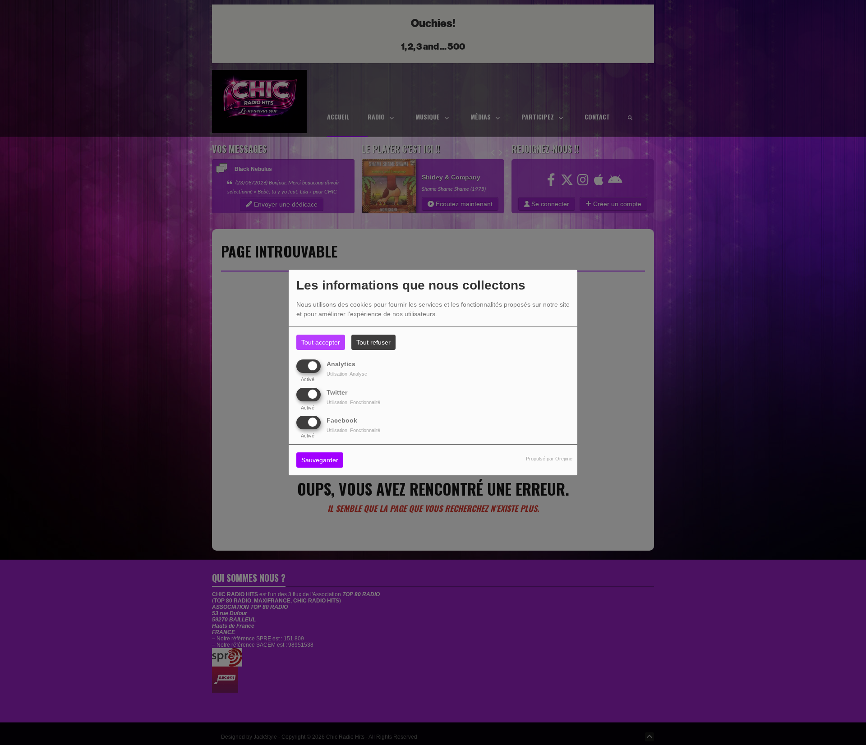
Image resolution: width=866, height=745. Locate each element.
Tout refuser (373, 342)
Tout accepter (320, 342)
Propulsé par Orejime (549, 458)
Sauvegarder (319, 460)
